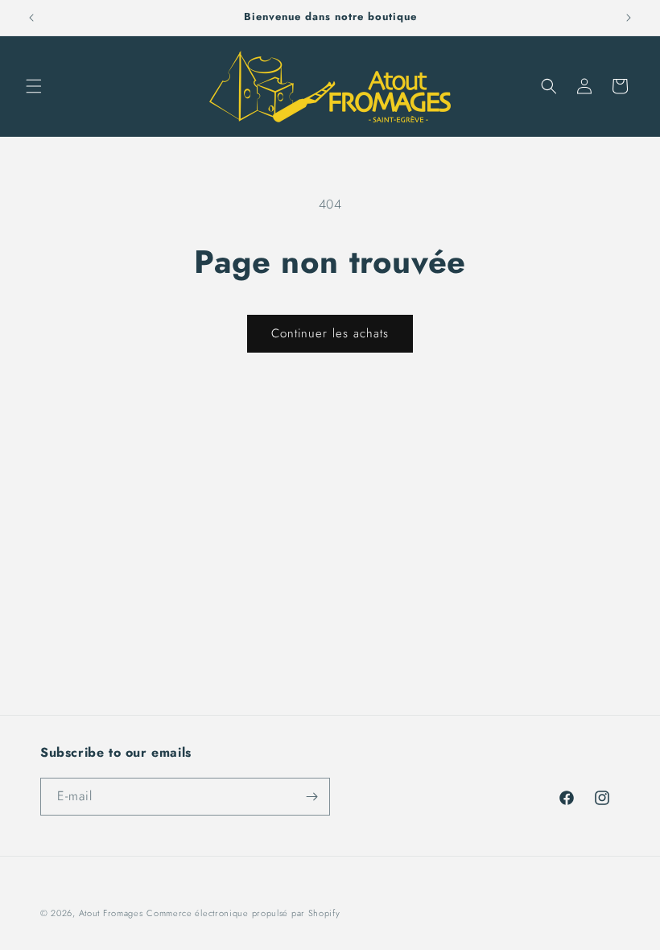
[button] (34, 86)
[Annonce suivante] (628, 17)
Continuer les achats (330, 333)
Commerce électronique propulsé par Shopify (243, 913)
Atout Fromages (111, 913)
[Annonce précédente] (31, 17)
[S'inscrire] (311, 797)
